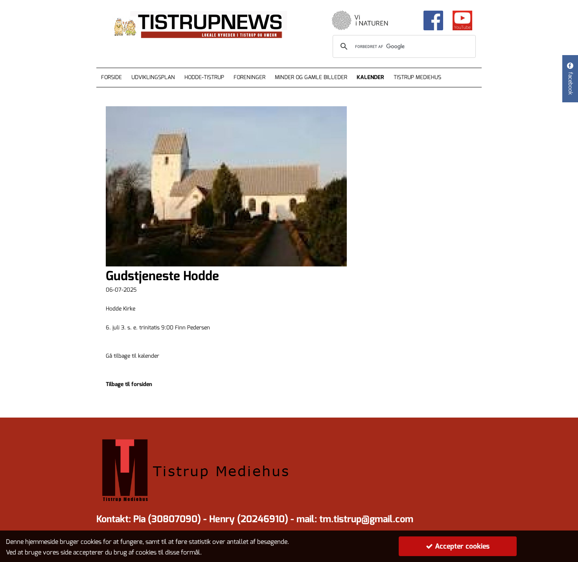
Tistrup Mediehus (417, 77)
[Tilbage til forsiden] (206, 25)
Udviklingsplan (153, 77)
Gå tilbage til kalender (132, 356)
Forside (111, 77)
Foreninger (249, 77)
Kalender (370, 77)
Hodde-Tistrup (204, 77)
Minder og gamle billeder (311, 77)
